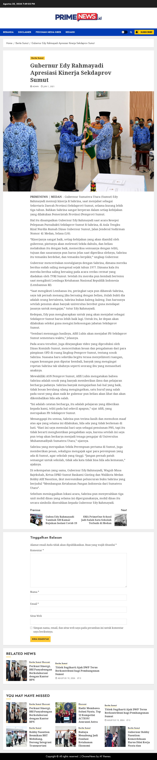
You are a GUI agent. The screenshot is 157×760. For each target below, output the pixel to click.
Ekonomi (46, 662)
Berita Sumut (37, 58)
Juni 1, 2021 (49, 86)
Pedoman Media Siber (48, 32)
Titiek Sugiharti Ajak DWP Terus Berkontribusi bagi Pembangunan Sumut (77, 671)
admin (36, 86)
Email (34, 603)
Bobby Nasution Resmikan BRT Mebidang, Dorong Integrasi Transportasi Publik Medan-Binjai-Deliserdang (40, 744)
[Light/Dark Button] (124, 32)
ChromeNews (88, 756)
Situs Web (36, 616)
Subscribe (146, 32)
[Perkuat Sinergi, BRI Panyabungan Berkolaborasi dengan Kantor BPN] (16, 670)
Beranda (8, 32)
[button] (131, 32)
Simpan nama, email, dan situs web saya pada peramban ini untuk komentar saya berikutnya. (78, 629)
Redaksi (70, 32)
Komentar (37, 550)
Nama (34, 592)
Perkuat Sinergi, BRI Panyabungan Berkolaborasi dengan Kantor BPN (40, 673)
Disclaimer (24, 32)
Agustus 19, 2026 (66, 678)
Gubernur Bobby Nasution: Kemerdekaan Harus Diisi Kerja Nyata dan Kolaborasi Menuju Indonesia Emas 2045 (139, 744)
